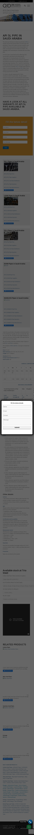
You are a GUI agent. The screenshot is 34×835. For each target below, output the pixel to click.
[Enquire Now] (30, 822)
